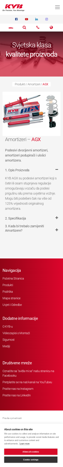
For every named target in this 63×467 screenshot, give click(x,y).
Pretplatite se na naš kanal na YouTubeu (27, 382)
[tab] (31, 172)
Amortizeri (34, 84)
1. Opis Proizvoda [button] (17, 170)
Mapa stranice (11, 298)
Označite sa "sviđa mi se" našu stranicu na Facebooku (28, 373)
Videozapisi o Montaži (16, 333)
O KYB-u (8, 326)
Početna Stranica (13, 278)
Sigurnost (9, 339)
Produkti (20, 84)
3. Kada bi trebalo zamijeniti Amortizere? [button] (24, 228)
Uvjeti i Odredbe (12, 305)
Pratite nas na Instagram (18, 388)
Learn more (24, 443)
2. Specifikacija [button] (15, 218)
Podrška (8, 291)
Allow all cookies (31, 452)
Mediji (6, 346)
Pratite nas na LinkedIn (17, 395)
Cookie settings (31, 460)
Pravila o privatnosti (12, 418)
